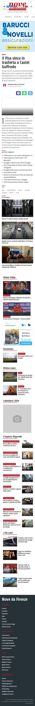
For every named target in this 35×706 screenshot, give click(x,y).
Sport (26, 17)
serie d (20, 190)
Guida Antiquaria (7, 648)
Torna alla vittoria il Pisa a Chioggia (15, 180)
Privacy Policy (5, 689)
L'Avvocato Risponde (7, 640)
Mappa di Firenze (6, 662)
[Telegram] (30, 93)
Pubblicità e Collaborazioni (9, 686)
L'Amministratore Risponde (9, 638)
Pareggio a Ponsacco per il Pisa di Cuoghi (17, 163)
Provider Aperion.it (7, 683)
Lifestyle (4, 621)
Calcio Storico (5, 635)
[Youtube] (26, 6)
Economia (18, 17)
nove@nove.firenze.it (8, 694)
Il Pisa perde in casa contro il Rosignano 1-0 (18, 155)
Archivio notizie (6, 627)
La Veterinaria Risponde (8, 646)
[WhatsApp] (24, 93)
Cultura (4, 619)
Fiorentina (5, 614)
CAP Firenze (5, 670)
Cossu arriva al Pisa (10, 172)
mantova (27, 190)
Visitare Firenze (6, 659)
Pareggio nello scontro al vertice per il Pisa (18, 170)
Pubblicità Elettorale (7, 691)
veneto (11, 192)
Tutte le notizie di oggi (8, 624)
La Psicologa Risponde (8, 643)
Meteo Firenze (6, 665)
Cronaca (8, 17)
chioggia (4, 192)
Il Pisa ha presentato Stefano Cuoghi (16, 182)
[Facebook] (18, 93)
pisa (3, 190)
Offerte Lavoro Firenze (8, 657)
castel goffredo (11, 190)
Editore (4, 678)
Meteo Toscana (6, 667)
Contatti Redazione (7, 681)
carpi (17, 192)
